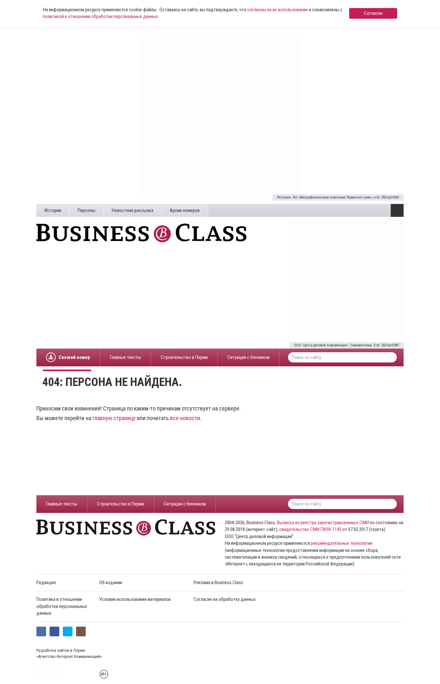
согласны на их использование (277, 10)
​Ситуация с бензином (248, 357)
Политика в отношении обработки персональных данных (61, 606)
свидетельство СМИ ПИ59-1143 (310, 529)
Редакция (46, 582)
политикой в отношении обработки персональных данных (100, 16)
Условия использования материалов (135, 599)
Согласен (373, 13)
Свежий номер (74, 357)
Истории (52, 210)
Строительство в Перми (184, 357)
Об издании (110, 582)
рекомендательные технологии (341, 543)
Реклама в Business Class (218, 582)
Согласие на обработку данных (225, 599)
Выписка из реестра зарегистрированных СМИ (323, 522)
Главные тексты (125, 357)
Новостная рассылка (132, 210)
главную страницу (114, 418)
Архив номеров (185, 210)
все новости (185, 418)
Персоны (86, 210)
